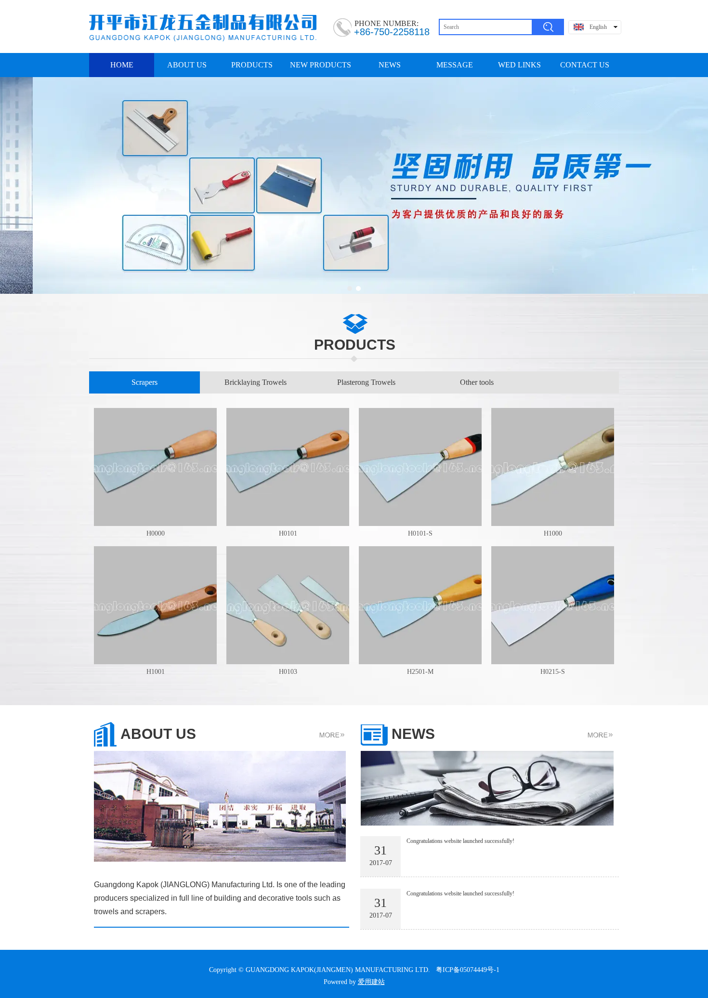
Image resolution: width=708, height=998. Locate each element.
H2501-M (420, 671)
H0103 (288, 671)
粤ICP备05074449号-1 (467, 969)
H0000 (155, 533)
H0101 (288, 533)
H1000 (553, 533)
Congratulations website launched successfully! (460, 841)
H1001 (155, 671)
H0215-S (552, 671)
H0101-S (420, 533)
